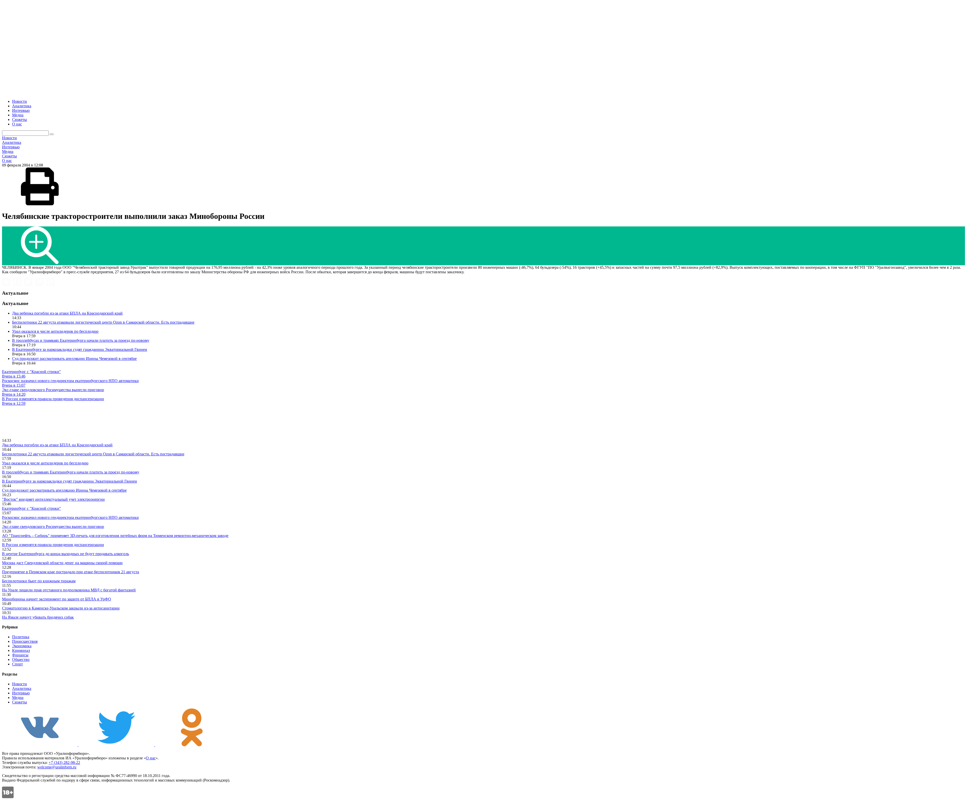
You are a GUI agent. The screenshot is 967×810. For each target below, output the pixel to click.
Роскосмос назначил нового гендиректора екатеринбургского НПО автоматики (70, 517)
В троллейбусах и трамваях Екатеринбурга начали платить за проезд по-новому (80, 340)
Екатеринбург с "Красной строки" (31, 508)
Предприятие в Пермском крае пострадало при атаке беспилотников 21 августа (70, 572)
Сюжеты (19, 119)
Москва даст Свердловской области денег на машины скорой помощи (62, 563)
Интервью (21, 110)
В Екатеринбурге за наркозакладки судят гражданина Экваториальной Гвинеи (79, 349)
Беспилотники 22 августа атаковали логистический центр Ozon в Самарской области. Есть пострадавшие (103, 322)
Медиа (17, 115)
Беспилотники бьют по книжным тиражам (39, 581)
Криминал (21, 650)
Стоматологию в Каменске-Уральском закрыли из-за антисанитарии (61, 608)
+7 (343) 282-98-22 (64, 762)
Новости (19, 101)
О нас (17, 124)
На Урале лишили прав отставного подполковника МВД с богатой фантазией (69, 590)
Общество (20, 659)
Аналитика (21, 106)
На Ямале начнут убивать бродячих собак (38, 617)
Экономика (21, 646)
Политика (20, 637)
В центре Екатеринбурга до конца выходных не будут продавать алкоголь (65, 554)
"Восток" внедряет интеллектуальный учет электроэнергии (53, 499)
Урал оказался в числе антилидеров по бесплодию (55, 331)
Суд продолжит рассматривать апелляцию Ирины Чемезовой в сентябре (74, 358)
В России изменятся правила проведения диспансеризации (53, 545)
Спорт (17, 664)
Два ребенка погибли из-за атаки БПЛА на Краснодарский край (67, 313)
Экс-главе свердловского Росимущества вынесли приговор (53, 526)
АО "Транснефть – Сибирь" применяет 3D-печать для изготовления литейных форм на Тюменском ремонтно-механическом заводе (115, 535)
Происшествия (25, 641)
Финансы (20, 655)
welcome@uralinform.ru (56, 767)
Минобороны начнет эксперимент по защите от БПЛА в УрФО (56, 599)
